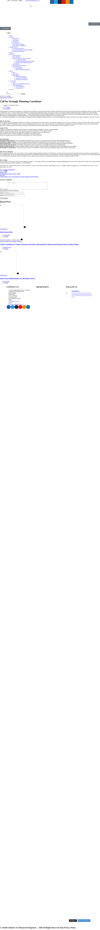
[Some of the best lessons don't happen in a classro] (69, 669)
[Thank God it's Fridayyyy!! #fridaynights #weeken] (76, 472)
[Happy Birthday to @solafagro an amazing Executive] (90, 648)
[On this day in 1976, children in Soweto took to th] (76, 832)
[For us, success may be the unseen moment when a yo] (90, 521)
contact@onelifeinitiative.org (16, 304)
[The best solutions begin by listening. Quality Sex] (83, 693)
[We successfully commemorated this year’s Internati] (76, 383)
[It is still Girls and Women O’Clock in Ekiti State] (76, 685)
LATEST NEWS (4, 241)
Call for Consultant (7, 169)
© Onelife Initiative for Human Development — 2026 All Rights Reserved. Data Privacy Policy (38, 928)
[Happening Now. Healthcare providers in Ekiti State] (83, 523)
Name (1, 192)
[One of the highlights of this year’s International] (69, 371)
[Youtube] (64, 2)
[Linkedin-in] (71, 2)
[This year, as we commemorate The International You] (83, 330)
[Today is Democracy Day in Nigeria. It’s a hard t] (83, 820)
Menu (9, 33)
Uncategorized (3, 97)
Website (2, 195)
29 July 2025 (6, 281)
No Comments (6, 108)
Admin (8, 107)
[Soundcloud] (68, 2)
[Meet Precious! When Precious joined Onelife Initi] (69, 546)
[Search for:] (13, 93)
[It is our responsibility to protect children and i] (90, 778)
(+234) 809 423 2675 (14, 301)
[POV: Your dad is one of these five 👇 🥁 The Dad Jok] (69, 840)
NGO (13, 169)
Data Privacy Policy (6, 232)
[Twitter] (56, 2)
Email (1, 193)
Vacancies (10, 97)
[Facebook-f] (52, 2)
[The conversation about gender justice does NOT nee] (90, 350)
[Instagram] (60, 2)
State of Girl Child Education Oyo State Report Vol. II (17, 278)
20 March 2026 (7, 247)
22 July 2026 (6, 235)
